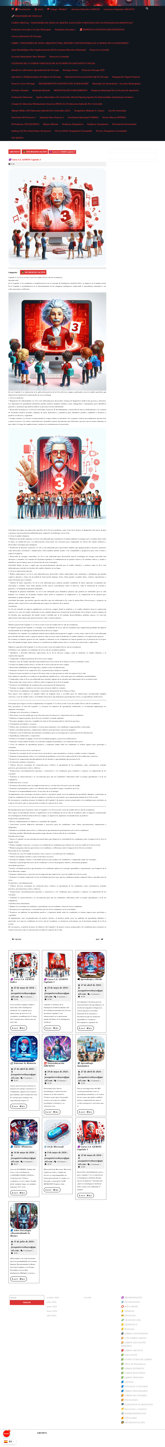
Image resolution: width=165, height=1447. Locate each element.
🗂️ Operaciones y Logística (134, 1409)
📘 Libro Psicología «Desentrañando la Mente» (20, 1233)
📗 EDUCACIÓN (129, 1355)
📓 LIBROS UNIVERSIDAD (134, 1333)
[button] (6, 1433)
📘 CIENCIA (127, 1382)
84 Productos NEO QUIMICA (25, 124)
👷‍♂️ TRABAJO (127, 1311)
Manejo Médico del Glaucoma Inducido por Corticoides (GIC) (40, 110)
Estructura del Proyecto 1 (23, 117)
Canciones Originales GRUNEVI (119, 9)
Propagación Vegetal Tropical (126, 77)
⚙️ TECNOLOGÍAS (130, 1302)
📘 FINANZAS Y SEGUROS (134, 1386)
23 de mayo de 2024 (24, 987)
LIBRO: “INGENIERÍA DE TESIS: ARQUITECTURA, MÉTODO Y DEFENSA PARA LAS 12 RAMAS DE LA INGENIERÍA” (70, 43)
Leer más (19, 1028)
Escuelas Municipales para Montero (28, 56)
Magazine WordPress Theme (23, 1433)
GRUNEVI (18, 3)
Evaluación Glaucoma (21, 97)
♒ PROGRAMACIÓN (131, 1297)
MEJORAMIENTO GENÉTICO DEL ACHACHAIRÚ (64, 83)
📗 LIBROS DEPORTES (132, 1368)
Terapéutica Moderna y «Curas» (89, 110)
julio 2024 (51, 1302)
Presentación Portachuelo (124, 124)
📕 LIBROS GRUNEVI (132, 1350)
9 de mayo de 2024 (56, 1152)
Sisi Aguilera (17, 137)
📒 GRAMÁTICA (129, 1324)
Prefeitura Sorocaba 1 (65, 29)
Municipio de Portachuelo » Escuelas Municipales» (116, 83)
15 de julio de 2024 (24, 1241)
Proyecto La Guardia (99, 50)
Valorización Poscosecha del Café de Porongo (86, 77)
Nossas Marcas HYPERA (114, 117)
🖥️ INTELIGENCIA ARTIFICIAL (137, 1404)
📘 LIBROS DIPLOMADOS (134, 1391)
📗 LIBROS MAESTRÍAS (133, 1373)
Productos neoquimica (72, 124)
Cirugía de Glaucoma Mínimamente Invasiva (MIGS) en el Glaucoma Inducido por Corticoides (56, 104)
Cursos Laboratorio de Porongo (26, 36)
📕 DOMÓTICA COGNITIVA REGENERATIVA (101, 29)
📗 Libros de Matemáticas (133, 1364)
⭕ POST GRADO (129, 1306)
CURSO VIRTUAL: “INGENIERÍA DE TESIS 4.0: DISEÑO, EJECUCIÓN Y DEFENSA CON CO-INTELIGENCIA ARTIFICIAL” (72, 23)
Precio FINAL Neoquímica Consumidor (73, 131)
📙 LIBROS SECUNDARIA (134, 1395)
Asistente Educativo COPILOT (85, 9)
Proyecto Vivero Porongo (23, 83)
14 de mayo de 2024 (24, 1152)
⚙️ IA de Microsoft (54, 1146)
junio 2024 (52, 1306)
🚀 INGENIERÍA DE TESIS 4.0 (26, 16)
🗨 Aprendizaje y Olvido (89, 979)
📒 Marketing (127, 1329)
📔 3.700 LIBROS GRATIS (133, 1338)
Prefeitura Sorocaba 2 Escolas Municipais (31, 29)
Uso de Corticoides (117, 110)
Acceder (87, 1297)
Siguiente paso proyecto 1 (52, 117)
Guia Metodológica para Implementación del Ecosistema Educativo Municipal (48, 50)
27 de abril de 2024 (91, 985)
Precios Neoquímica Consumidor (111, 131)
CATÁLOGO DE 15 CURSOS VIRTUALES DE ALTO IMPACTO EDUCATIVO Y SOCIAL (53, 63)
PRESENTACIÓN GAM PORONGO (70, 90)
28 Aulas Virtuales (20, 90)
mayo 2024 (52, 1311)
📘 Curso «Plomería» (21, 1146)
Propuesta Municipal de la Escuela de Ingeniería (115, 90)
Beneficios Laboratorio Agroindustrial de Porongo (35, 70)
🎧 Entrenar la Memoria (23, 1063)
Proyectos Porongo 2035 (93, 70)
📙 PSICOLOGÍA (129, 1400)
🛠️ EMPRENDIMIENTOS (133, 1413)
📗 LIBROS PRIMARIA (132, 1377)
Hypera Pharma (50, 124)
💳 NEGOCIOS (128, 1315)
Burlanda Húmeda (41, 90)
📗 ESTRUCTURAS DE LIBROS (136, 1359)
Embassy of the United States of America (31, 131)
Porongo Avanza (70, 70)
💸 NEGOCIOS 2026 (131, 1320)
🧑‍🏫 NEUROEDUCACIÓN (35, 151)
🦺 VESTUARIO (129, 1418)
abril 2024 (51, 1315)
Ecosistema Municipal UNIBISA (83, 117)
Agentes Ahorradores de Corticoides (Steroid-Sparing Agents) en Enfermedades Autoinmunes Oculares (84, 97)
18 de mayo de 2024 (57, 1071)
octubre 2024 (53, 1297)
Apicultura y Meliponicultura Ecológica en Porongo (36, 77)
